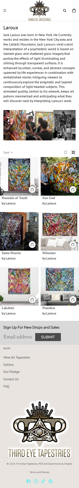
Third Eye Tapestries (26, 463)
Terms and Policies (40, 472)
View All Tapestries (16, 357)
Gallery (8, 364)
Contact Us (11, 379)
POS (41, 463)
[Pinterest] (50, 481)
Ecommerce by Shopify (60, 463)
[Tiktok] (43, 481)
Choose (76, 189)
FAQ (6, 386)
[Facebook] (28, 481)
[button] (8, 152)
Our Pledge (11, 372)
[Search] (64, 10)
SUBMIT (48, 337)
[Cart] (74, 10)
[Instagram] (35, 481)
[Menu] (5, 10)
